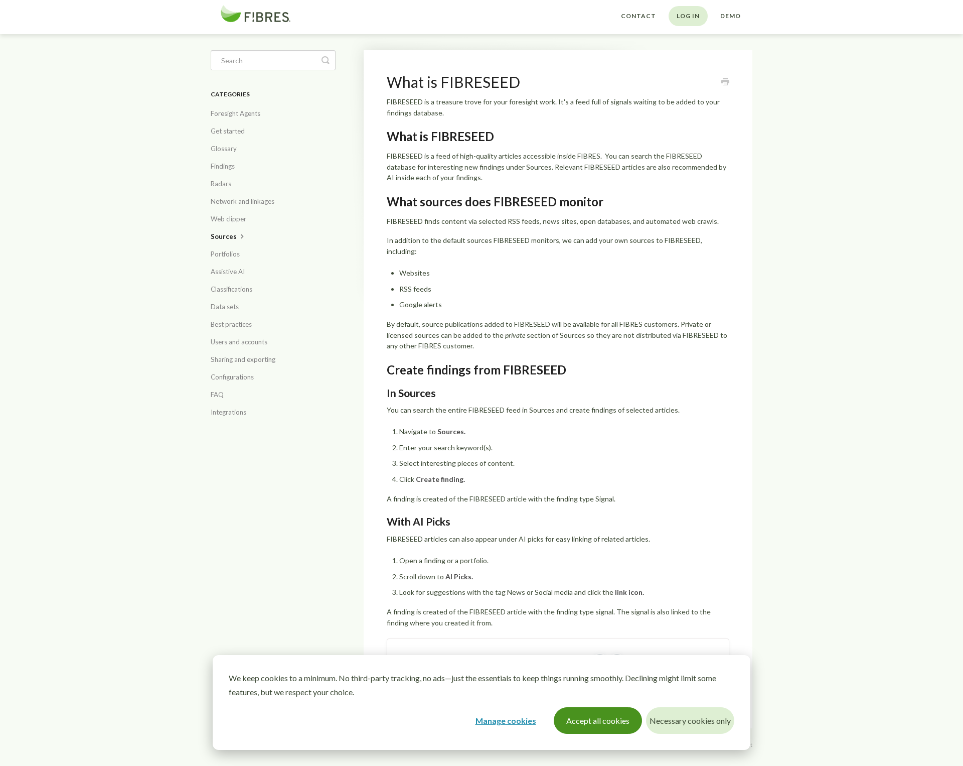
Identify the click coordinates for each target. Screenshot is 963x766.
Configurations (232, 377)
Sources (224, 236)
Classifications (231, 289)
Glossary (224, 149)
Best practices (231, 324)
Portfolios (225, 254)
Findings (223, 166)
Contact (638, 16)
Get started (228, 131)
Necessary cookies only (690, 720)
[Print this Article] (725, 82)
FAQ (217, 395)
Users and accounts (239, 342)
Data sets (225, 307)
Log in (688, 16)
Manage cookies (505, 720)
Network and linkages (242, 201)
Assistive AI (228, 272)
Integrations (228, 412)
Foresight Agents (235, 113)
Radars (221, 184)
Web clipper (228, 219)
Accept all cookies (597, 720)
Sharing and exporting (243, 359)
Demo (730, 16)
